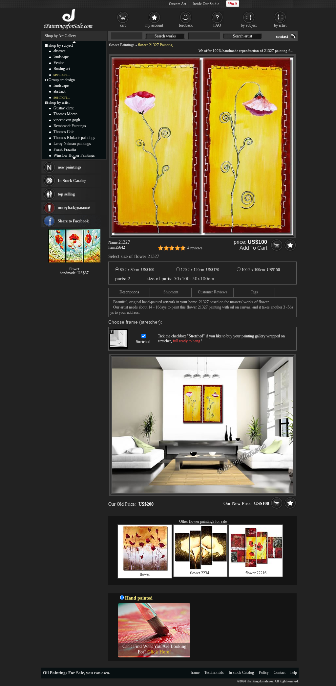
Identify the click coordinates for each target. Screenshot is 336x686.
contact (282, 36)
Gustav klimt (63, 108)
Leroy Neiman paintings (72, 143)
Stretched (143, 341)
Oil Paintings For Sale (63, 672)
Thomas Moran (65, 114)
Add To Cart (253, 248)
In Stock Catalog (72, 180)
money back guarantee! (74, 207)
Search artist (242, 36)
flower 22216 (255, 573)
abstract (59, 51)
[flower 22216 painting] (256, 565)
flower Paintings (122, 45)
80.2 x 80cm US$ (136, 269)
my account (154, 25)
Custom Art (177, 4)
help (293, 672)
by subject (249, 25)
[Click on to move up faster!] (74, 41)
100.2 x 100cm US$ (260, 269)
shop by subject (61, 45)
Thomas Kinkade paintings (74, 137)
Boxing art (61, 68)
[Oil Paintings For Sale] (68, 29)
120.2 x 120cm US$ (199, 269)
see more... (61, 74)
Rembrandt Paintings (69, 126)
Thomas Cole (63, 131)
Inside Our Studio (206, 4)
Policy (264, 672)
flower (145, 574)
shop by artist (59, 102)
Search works (165, 36)
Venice (58, 62)
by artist (280, 25)
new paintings (69, 167)
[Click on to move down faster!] (74, 158)
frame (195, 672)
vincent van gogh (66, 120)
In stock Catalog (241, 672)
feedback (186, 25)
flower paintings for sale (208, 521)
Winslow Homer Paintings (74, 155)
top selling (66, 194)
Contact (279, 672)
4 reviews (194, 248)
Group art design (62, 80)
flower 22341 (200, 573)
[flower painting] (145, 569)
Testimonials (214, 672)
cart (123, 25)
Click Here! (159, 651)
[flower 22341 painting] (200, 568)
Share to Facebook (73, 221)
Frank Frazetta (64, 149)
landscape (61, 57)
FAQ (217, 25)
